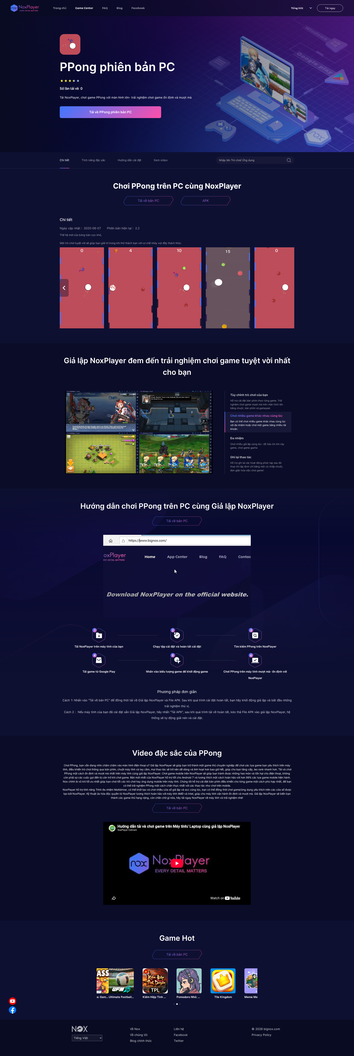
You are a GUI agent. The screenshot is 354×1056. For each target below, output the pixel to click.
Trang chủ (59, 8)
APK (205, 201)
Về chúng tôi (139, 1035)
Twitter (179, 1041)
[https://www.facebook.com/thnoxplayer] (12, 1010)
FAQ (105, 8)
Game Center (84, 8)
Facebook (138, 8)
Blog (120, 8)
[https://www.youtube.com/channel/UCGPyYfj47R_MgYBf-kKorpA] (12, 1001)
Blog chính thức (141, 1041)
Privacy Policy (261, 1035)
